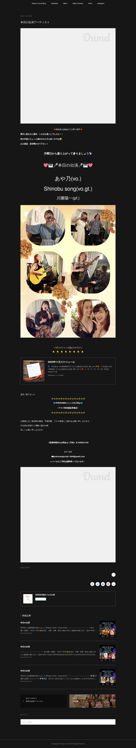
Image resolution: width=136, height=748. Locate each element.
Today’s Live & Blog (39, 3)
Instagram (100, 3)
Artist (90, 3)
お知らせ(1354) (25, 567)
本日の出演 (25, 622)
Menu (65, 3)
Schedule (54, 3)
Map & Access (78, 3)
